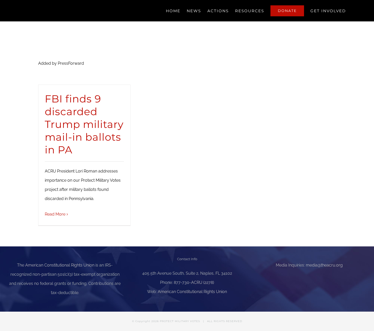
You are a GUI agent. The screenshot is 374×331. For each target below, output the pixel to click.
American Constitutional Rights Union (59, 265)
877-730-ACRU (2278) (194, 282)
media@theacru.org (324, 265)
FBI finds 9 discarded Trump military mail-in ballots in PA (84, 124)
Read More (55, 214)
